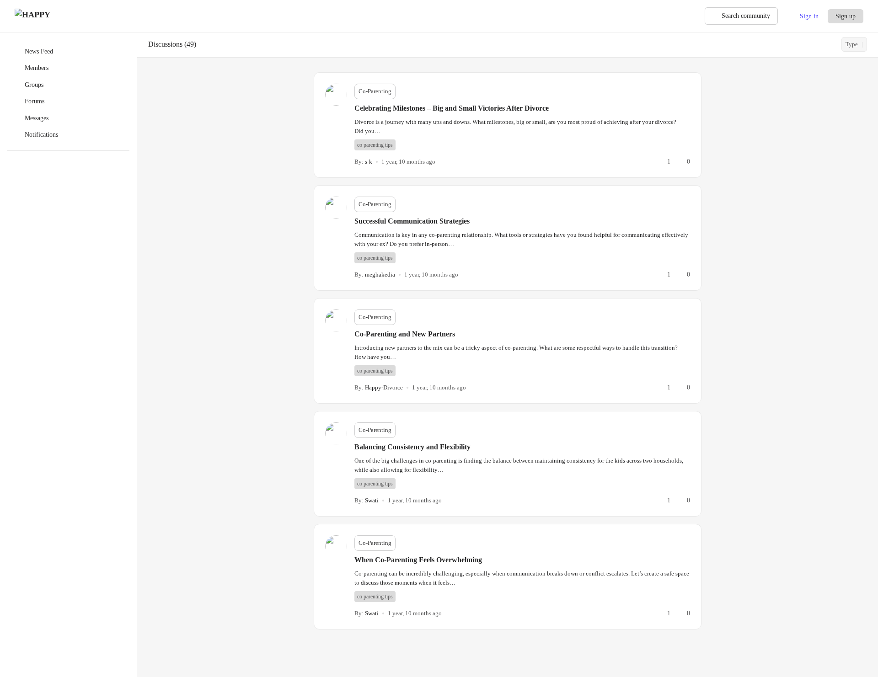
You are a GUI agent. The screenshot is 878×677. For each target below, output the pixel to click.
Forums (34, 101)
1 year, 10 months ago (408, 161)
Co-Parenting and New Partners (404, 334)
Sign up (845, 16)
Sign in (809, 16)
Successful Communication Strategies (412, 221)
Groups (34, 84)
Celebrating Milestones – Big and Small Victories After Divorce (451, 108)
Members (36, 67)
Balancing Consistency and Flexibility (412, 447)
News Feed (39, 51)
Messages (36, 118)
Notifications (41, 134)
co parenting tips (375, 145)
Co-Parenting (375, 91)
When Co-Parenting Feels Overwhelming (418, 560)
